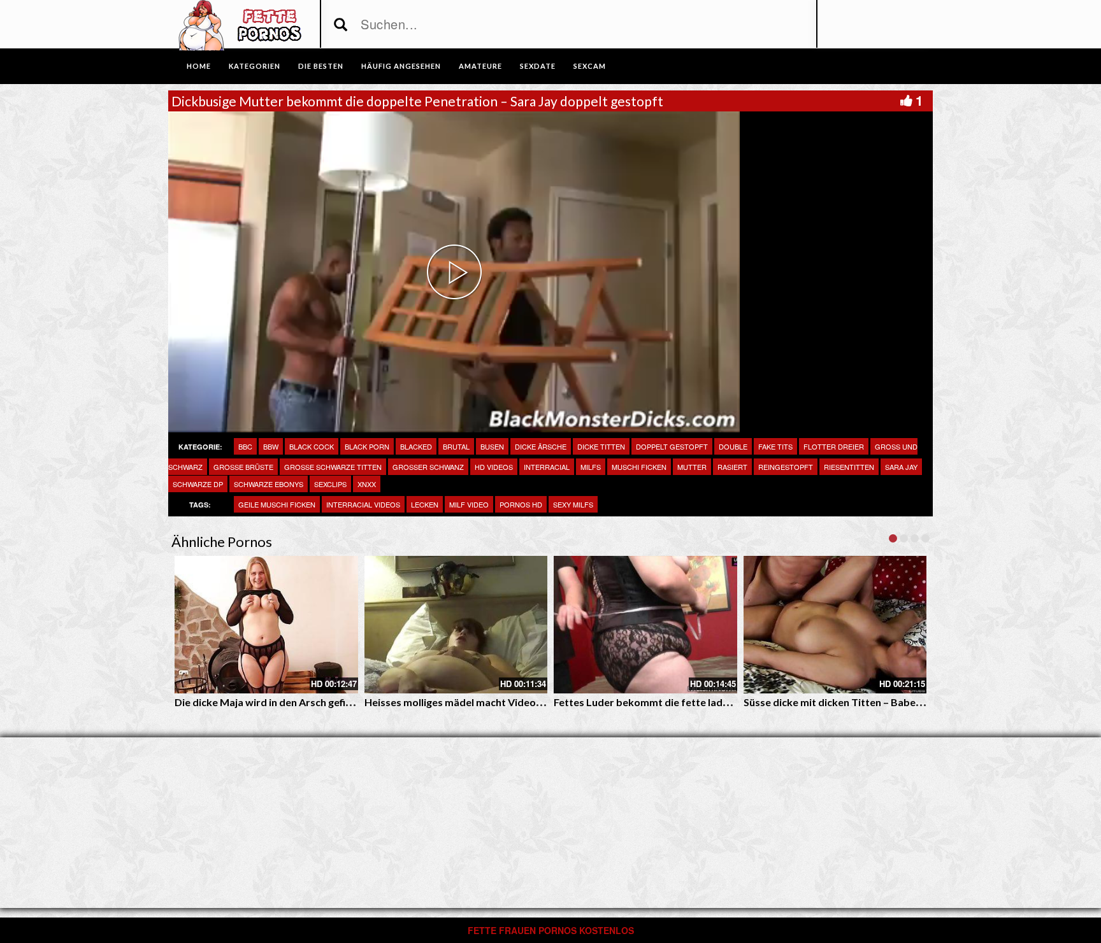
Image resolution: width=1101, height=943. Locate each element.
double (733, 446)
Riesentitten (849, 467)
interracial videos (363, 504)
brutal (456, 446)
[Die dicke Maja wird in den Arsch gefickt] (266, 624)
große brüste (243, 467)
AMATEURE (480, 66)
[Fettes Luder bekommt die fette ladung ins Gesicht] (645, 624)
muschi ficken (639, 467)
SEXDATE (538, 66)
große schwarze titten (333, 467)
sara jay (901, 467)
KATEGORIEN (254, 66)
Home (199, 66)
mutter (692, 467)
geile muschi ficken (276, 504)
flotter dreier (833, 446)
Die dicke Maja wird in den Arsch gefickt (268, 702)
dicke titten (601, 446)
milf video (469, 504)
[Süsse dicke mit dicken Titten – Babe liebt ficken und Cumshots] (835, 624)
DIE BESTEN (320, 66)
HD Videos (494, 467)
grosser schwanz (428, 467)
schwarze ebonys (268, 484)
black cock (311, 446)
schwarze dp (198, 484)
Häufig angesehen (401, 66)
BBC (245, 446)
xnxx (366, 484)
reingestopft (785, 467)
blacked (416, 446)
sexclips (330, 484)
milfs (590, 467)
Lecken (424, 504)
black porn (367, 446)
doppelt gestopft (672, 446)
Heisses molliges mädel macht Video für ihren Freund (489, 702)
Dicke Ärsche (540, 446)
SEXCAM (589, 66)
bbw (270, 446)
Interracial (547, 467)
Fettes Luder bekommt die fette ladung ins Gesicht (673, 702)
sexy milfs (573, 504)
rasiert (732, 467)
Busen (492, 446)
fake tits (775, 446)
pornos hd (521, 504)
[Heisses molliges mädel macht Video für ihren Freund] (456, 624)
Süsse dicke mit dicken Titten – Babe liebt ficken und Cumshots (891, 702)
